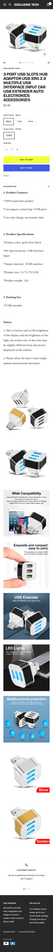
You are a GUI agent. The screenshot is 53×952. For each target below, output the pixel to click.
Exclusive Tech (11, 68)
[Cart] (48, 4)
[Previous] (4, 63)
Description (9, 186)
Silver (30, 121)
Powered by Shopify (27, 932)
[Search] (10, 4)
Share (6, 175)
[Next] (48, 63)
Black (8, 121)
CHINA (9, 135)
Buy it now (27, 168)
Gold (20, 121)
